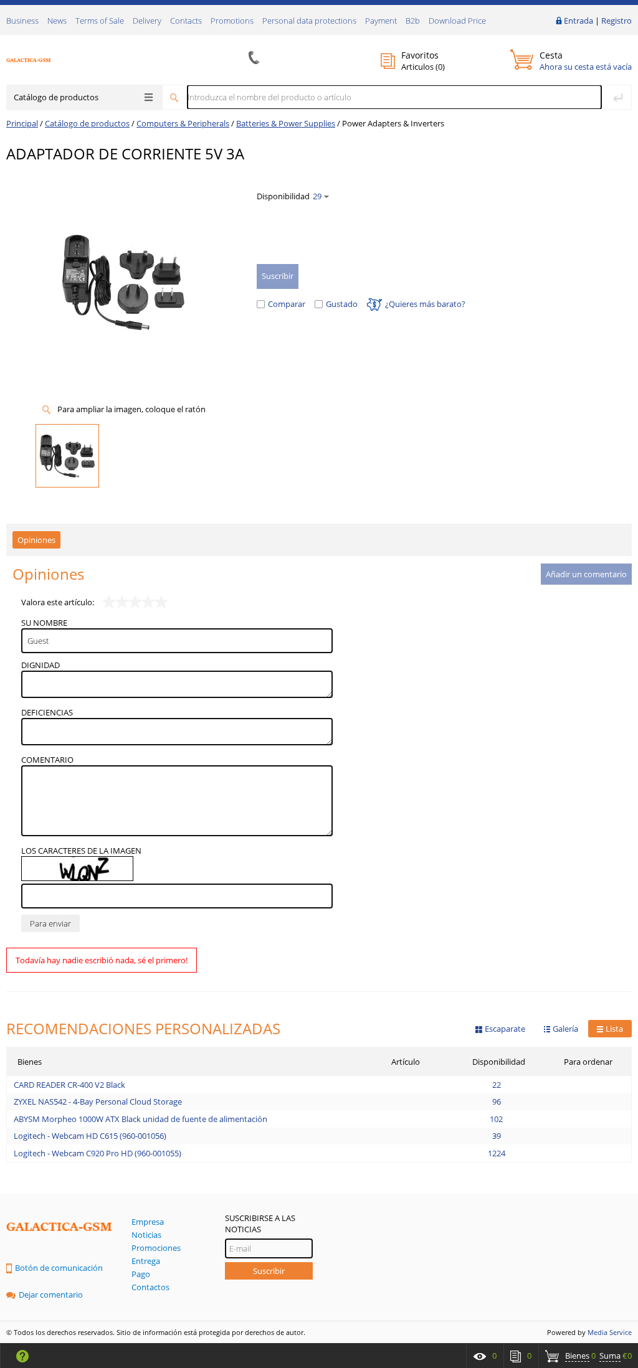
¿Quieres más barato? (425, 303)
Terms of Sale (99, 20)
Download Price (457, 20)
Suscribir (269, 1270)
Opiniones (36, 539)
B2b (413, 20)
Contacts (186, 20)
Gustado (342, 303)
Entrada (578, 20)
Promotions (232, 20)
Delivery (147, 20)
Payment (381, 20)
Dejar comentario (51, 1294)
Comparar (286, 303)
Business (22, 20)
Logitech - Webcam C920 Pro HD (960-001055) (97, 1153)
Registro (616, 20)
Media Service (610, 1332)
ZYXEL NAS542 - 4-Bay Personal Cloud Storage (98, 1101)
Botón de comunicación (59, 1267)
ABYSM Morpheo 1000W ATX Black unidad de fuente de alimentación (140, 1119)
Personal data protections (309, 20)
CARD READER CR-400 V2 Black (69, 1084)
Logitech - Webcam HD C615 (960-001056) (90, 1135)
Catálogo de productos (56, 97)
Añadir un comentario (586, 574)
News (57, 20)
